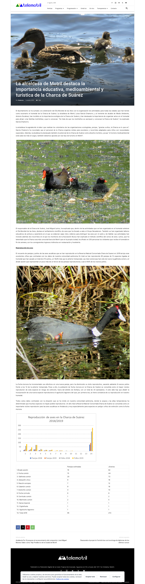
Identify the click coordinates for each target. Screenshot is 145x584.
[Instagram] (115, 2)
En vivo (92, 8)
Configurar (116, 577)
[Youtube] (126, 2)
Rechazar (103, 577)
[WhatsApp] (32, 527)
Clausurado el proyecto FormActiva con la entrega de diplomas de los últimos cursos (104, 541)
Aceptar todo (90, 577)
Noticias (49, 8)
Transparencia (101, 8)
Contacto (114, 8)
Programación (71, 8)
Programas (58, 8)
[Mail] (119, 2)
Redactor (21, 100)
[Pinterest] (28, 527)
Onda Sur (84, 8)
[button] (126, 9)
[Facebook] (112, 2)
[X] (122, 2)
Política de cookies (62, 579)
